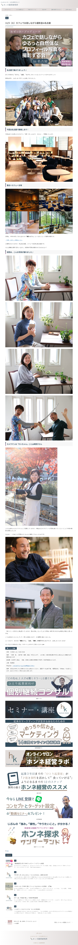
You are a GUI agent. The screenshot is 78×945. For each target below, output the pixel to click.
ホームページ (8, 9)
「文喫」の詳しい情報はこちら (13, 240)
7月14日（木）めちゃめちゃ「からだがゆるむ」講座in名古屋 (31, 875)
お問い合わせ (69, 9)
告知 (8, 851)
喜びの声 (44, 9)
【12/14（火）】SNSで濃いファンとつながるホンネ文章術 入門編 (32, 886)
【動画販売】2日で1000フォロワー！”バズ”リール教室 (29, 863)
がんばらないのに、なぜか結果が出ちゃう (39, 936)
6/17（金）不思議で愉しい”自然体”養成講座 (26, 898)
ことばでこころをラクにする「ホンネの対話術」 (27, 909)
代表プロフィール (32, 9)
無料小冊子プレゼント (56, 9)
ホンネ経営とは (19, 9)
